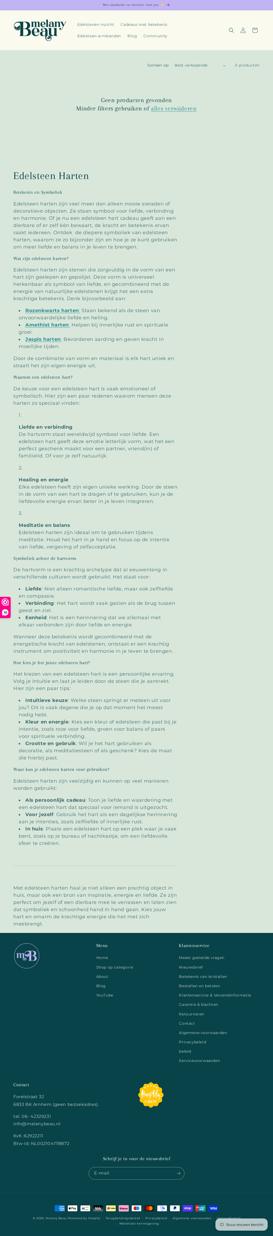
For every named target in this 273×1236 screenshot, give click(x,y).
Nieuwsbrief (191, 967)
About (102, 976)
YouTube (104, 995)
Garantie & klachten (198, 1004)
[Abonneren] (178, 1173)
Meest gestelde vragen (201, 957)
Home (102, 957)
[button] (231, 30)
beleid (185, 1051)
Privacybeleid (192, 1042)
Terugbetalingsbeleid (123, 1218)
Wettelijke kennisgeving (139, 1223)
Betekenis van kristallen (203, 976)
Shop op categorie (114, 967)
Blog (101, 985)
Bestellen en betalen (199, 985)
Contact (187, 1023)
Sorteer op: (158, 65)
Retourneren (191, 1014)
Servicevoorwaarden (199, 1060)
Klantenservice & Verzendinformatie (215, 995)
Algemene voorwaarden (203, 1032)
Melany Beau (56, 1218)
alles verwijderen (173, 108)
